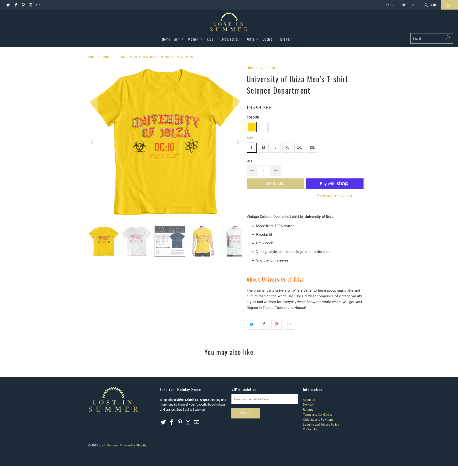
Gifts (251, 39)
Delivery (308, 404)
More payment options (335, 195)
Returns (308, 409)
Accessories (230, 39)
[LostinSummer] (229, 22)
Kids (210, 39)
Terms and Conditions (317, 414)
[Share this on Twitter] (252, 324)
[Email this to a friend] (289, 324)
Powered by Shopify (133, 445)
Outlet (268, 39)
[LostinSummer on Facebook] (15, 4)
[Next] (237, 142)
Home (166, 39)
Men (177, 39)
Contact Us (310, 429)
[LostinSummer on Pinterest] (23, 4)
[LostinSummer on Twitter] (8, 4)
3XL (312, 147)
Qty (250, 161)
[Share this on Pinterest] (276, 324)
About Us (309, 400)
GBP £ (404, 5)
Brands (286, 39)
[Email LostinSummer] (38, 4)
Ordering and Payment (318, 419)
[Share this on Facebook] (264, 324)
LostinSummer (108, 445)
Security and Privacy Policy (321, 424)
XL (287, 147)
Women (194, 39)
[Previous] (93, 142)
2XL (299, 147)
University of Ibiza (261, 68)
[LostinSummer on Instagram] (30, 4)
